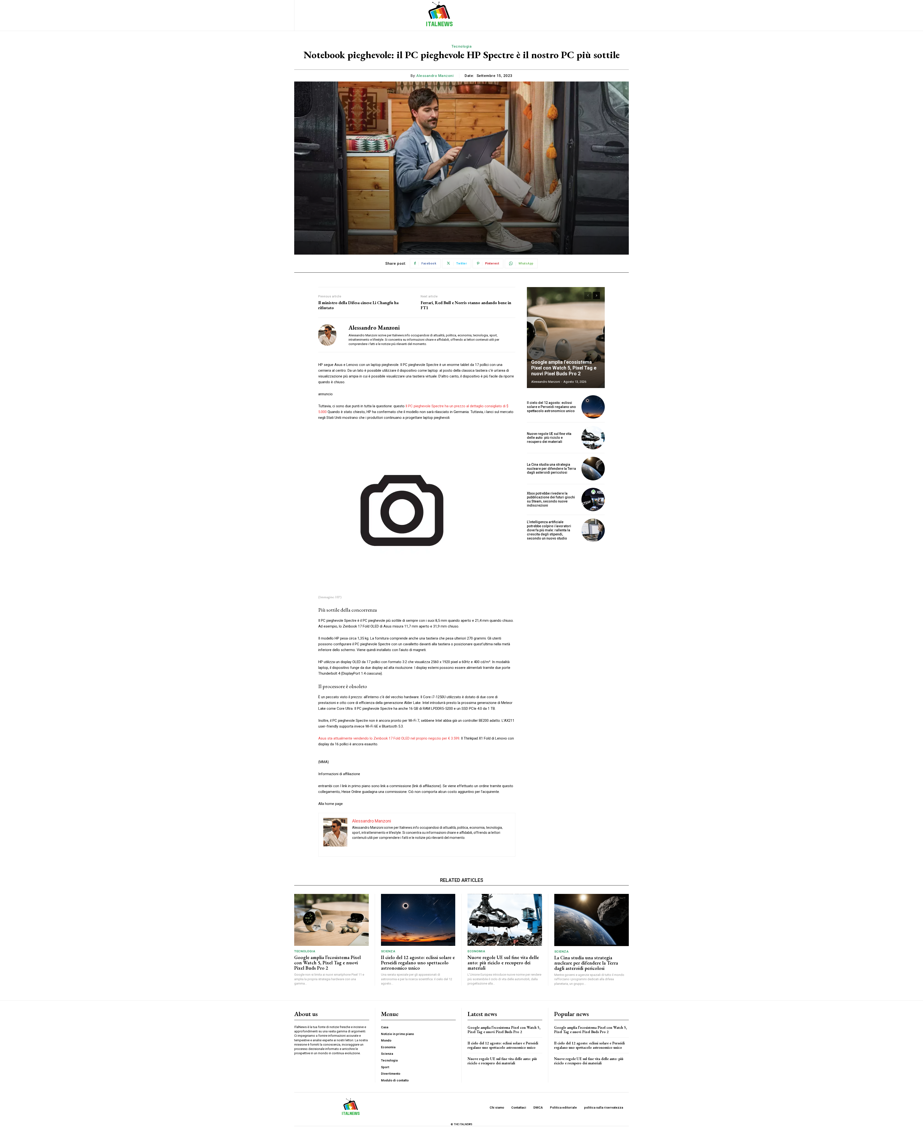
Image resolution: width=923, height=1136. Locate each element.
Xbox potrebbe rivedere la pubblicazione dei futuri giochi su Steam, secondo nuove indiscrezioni (551, 499)
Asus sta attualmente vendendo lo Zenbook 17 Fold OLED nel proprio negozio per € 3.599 (388, 738)
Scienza (388, 951)
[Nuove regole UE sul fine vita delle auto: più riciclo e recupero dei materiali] (593, 437)
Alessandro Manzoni (435, 76)
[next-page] (596, 295)
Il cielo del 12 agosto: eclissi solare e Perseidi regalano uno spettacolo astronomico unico (551, 407)
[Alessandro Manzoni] (329, 335)
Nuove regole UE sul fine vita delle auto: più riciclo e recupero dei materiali (549, 438)
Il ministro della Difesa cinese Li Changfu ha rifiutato (358, 305)
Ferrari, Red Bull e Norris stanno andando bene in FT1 (466, 305)
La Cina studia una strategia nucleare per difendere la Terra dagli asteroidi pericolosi (551, 469)
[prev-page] (587, 295)
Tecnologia (461, 46)
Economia (476, 951)
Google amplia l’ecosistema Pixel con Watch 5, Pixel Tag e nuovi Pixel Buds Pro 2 (563, 368)
